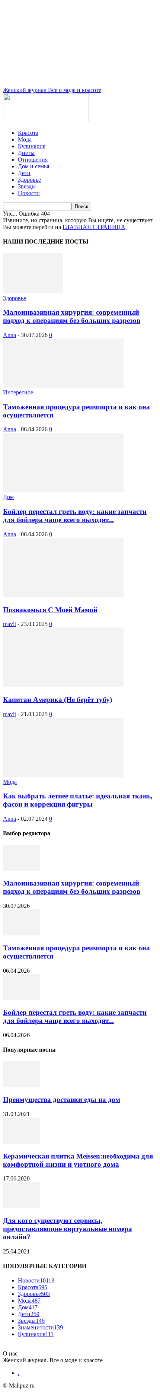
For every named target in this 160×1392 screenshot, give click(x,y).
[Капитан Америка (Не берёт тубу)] (63, 685)
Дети (24, 173)
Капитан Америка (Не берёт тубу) (57, 699)
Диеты (26, 153)
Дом (8, 497)
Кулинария (31, 146)
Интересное (18, 392)
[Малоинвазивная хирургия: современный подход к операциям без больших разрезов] (33, 291)
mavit (9, 624)
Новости (29, 193)
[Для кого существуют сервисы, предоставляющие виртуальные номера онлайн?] (21, 1206)
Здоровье (29, 180)
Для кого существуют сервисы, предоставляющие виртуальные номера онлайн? (67, 1229)
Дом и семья (33, 166)
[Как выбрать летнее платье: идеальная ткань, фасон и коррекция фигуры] (63, 775)
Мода (25, 139)
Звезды (27, 186)
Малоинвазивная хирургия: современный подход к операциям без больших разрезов (71, 316)
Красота (28, 133)
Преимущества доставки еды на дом (61, 1099)
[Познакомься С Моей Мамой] (63, 595)
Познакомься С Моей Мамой (50, 610)
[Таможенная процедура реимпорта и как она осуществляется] (63, 385)
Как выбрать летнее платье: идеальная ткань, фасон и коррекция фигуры (78, 800)
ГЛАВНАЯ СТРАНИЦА (94, 227)
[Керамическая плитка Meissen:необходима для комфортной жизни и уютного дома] (21, 1141)
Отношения (33, 159)
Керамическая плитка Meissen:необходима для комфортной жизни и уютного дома (78, 1160)
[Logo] (46, 120)
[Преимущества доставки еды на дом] (21, 1085)
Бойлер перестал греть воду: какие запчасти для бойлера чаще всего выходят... (75, 516)
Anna (9, 335)
